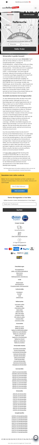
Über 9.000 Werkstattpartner (19, 236)
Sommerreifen (7, 80)
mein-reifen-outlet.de (11, 153)
